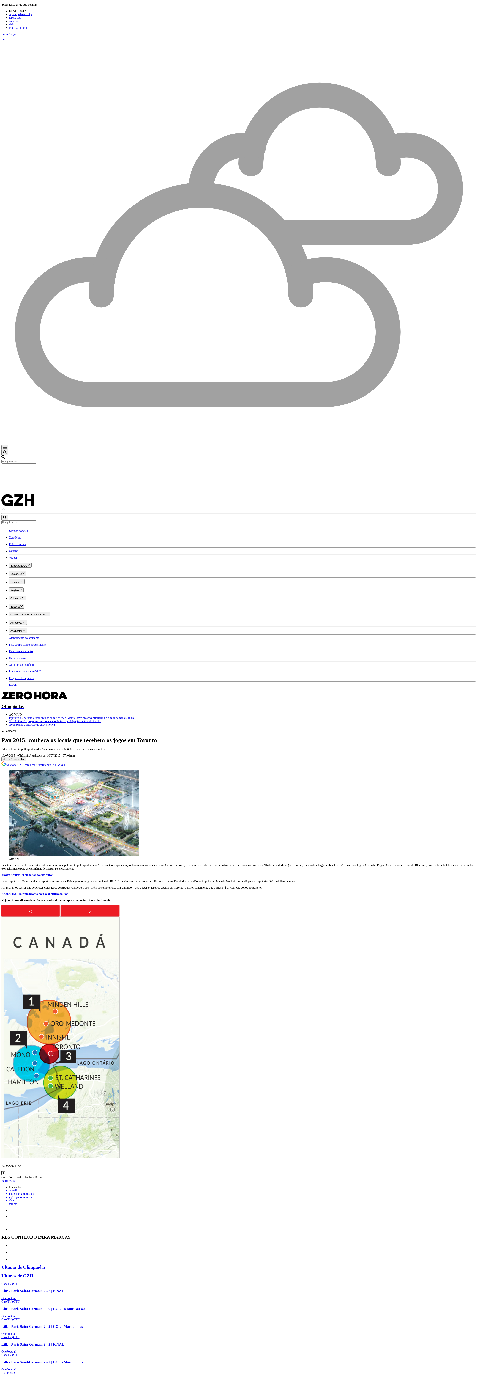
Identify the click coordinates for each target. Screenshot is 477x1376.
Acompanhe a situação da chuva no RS (32, 724)
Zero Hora (15, 537)
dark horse (15, 21)
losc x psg (15, 17)
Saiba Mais (8, 1180)
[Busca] (4, 452)
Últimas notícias (18, 530)
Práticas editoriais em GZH (25, 671)
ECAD (13, 684)
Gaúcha (13, 551)
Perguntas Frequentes (21, 678)
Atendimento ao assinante (24, 637)
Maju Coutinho (18, 27)
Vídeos (13, 557)
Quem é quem (17, 658)
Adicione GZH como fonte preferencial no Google (35, 764)
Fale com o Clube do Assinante (27, 644)
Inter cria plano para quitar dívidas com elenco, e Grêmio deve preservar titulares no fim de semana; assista (71, 717)
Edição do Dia (17, 544)
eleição (13, 24)
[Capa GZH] (238, 470)
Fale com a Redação (21, 651)
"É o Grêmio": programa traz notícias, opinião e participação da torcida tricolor (55, 721)
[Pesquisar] (4, 517)
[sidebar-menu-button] (4, 447)
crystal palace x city (20, 14)
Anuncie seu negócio (21, 664)
